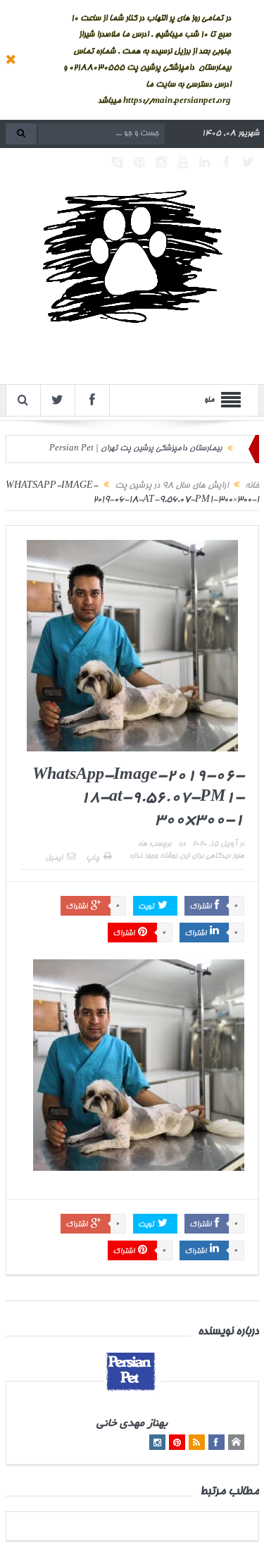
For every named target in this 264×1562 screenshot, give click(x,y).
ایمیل (54, 858)
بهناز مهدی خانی (132, 1424)
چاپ (92, 858)
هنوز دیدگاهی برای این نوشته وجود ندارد (186, 856)
